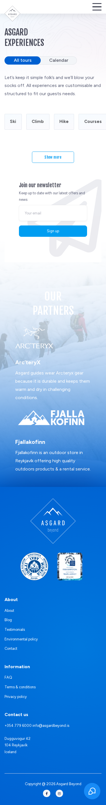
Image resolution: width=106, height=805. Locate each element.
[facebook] (46, 793)
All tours (23, 60)
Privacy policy (16, 697)
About (9, 610)
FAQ (8, 677)
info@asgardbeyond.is (51, 725)
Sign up (53, 231)
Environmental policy (21, 639)
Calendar (58, 60)
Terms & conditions (20, 687)
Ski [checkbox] (13, 121)
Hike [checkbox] (64, 121)
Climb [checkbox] (38, 121)
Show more (53, 157)
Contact (11, 648)
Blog (8, 620)
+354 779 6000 (18, 725)
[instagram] (59, 793)
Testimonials (15, 629)
